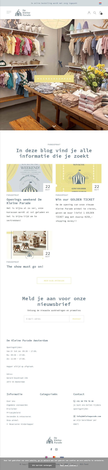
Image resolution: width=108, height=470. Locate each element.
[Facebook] (51, 449)
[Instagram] (56, 449)
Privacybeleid (13, 412)
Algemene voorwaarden (17, 405)
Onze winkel (12, 420)
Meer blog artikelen (54, 280)
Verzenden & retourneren (19, 416)
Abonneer (76, 319)
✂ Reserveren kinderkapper (20, 424)
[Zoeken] (95, 13)
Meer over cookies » (69, 465)
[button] (9, 12)
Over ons (11, 401)
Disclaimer (12, 409)
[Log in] (89, 13)
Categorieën (48, 394)
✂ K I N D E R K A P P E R (54, 78)
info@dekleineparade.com (89, 416)
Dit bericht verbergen (42, 465)
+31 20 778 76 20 (85, 401)
